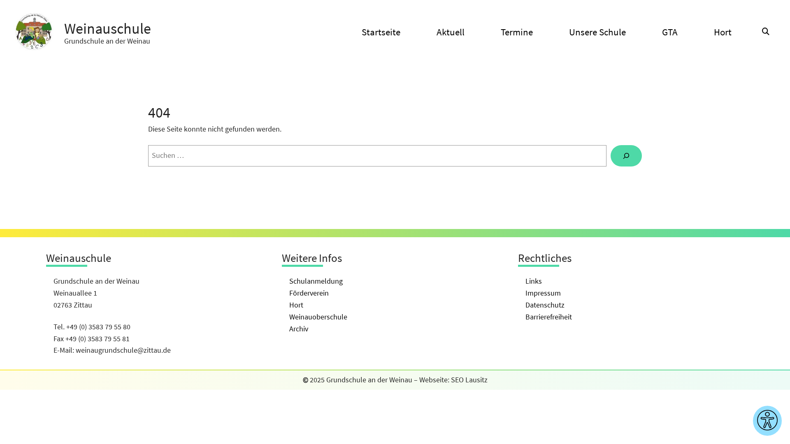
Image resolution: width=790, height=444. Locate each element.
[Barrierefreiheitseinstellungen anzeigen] (767, 421)
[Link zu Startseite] (33, 32)
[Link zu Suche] (766, 32)
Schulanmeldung (316, 281)
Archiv (298, 328)
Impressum (543, 293)
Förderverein (309, 293)
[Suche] (626, 155)
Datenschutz (545, 305)
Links (533, 281)
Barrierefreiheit (548, 316)
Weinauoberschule (318, 316)
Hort (296, 305)
